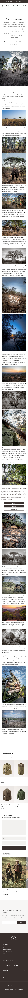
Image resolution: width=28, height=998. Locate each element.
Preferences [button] (10, 499)
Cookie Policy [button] (6, 497)
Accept (14, 503)
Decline (14, 506)
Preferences (14, 509)
